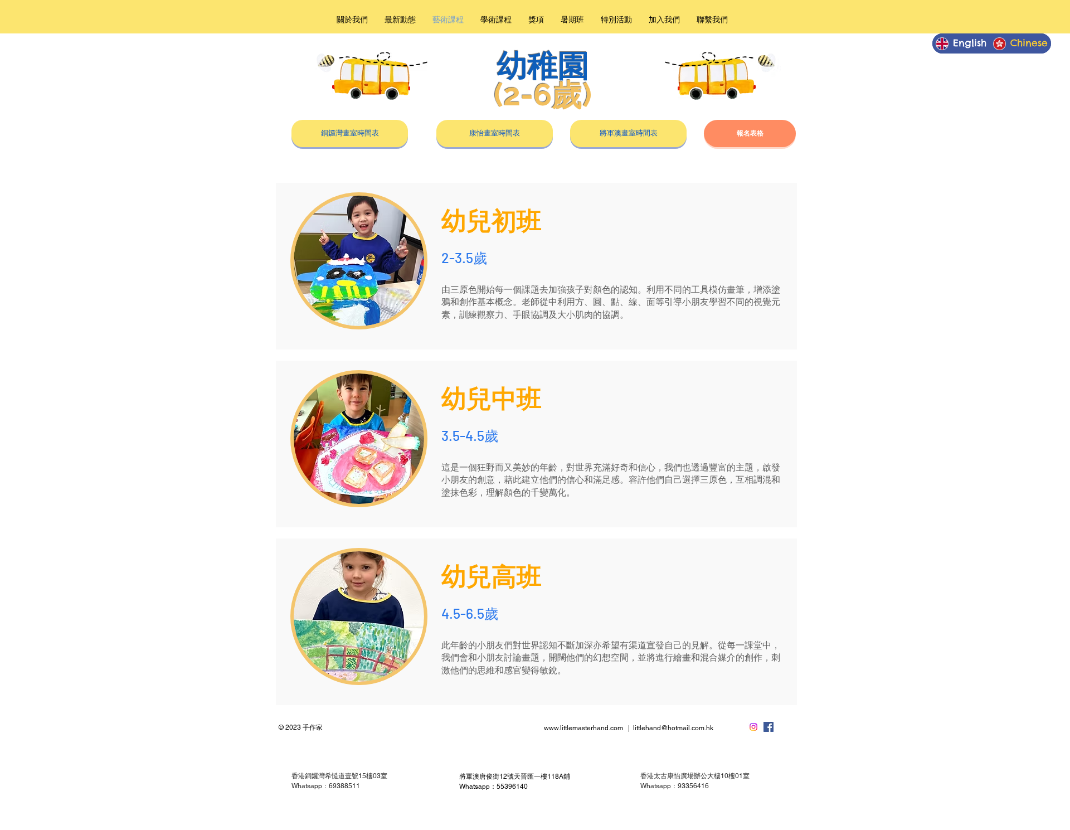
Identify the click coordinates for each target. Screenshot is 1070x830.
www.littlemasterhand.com (583, 728)
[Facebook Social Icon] (768, 727)
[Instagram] (753, 727)
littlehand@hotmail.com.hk (673, 728)
